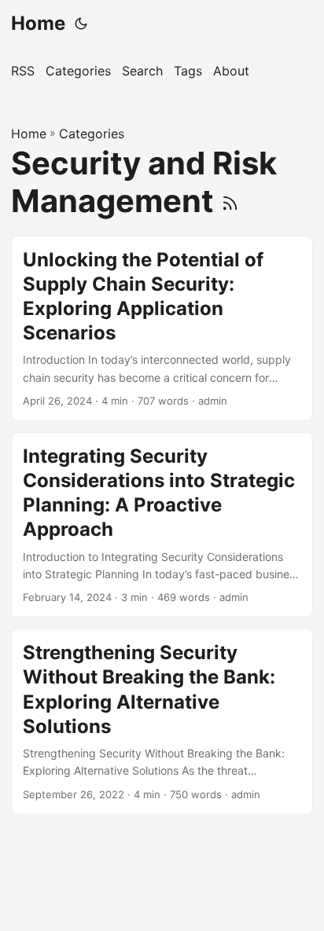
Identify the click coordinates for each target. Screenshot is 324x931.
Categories (91, 133)
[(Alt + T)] (81, 23)
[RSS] (230, 200)
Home (38, 23)
